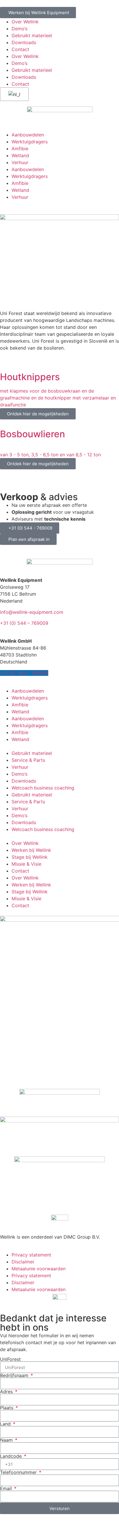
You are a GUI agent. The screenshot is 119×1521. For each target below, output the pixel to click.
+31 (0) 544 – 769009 (24, 623)
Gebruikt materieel (32, 35)
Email (6, 1488)
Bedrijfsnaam (15, 1375)
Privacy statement (31, 1255)
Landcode (11, 1456)
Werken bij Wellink (31, 850)
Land (6, 1423)
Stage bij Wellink (30, 857)
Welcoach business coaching (43, 788)
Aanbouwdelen (28, 135)
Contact (20, 49)
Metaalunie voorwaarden (39, 1268)
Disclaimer (23, 1262)
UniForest (10, 1359)
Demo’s (19, 28)
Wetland (20, 155)
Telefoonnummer (19, 1472)
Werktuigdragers (30, 142)
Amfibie (20, 148)
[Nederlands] (13, 94)
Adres (7, 1391)
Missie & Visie (26, 864)
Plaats (7, 1407)
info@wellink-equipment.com (31, 612)
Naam (7, 1440)
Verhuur (20, 162)
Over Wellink (25, 22)
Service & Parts (28, 760)
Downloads (24, 42)
